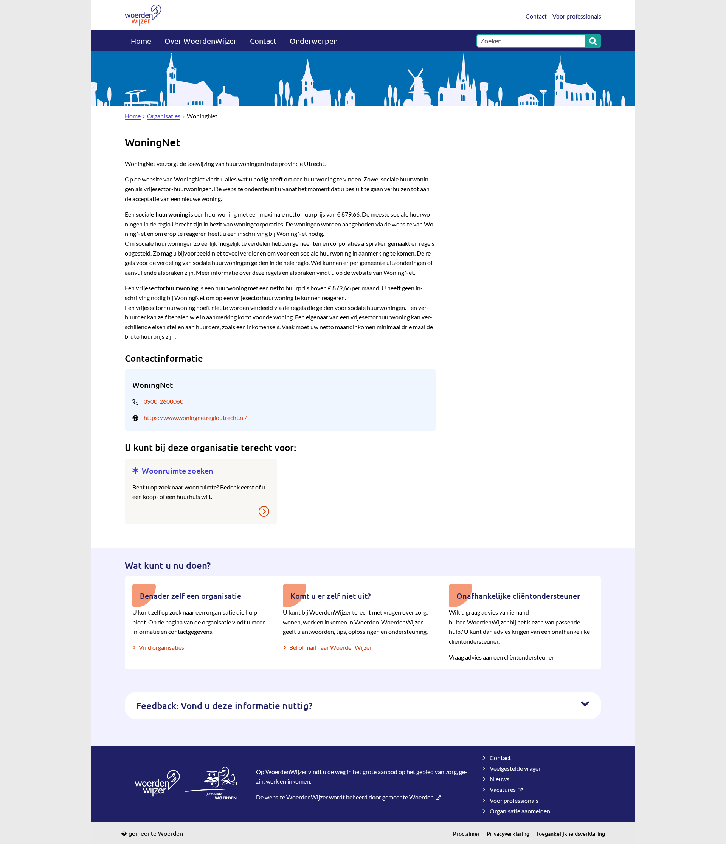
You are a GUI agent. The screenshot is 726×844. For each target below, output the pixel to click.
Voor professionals (576, 16)
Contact (536, 16)
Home (141, 40)
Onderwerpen (314, 40)
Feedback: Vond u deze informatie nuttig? (224, 705)
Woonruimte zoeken (177, 470)
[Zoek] (593, 41)
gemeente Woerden (408, 797)
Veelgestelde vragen (516, 768)
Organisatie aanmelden (520, 811)
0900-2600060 (163, 401)
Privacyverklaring (508, 833)
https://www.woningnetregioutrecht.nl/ (195, 417)
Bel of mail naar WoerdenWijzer (330, 647)
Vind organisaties (161, 647)
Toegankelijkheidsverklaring (570, 833)
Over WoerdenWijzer (200, 40)
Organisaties (163, 115)
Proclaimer (466, 833)
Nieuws (499, 778)
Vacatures (503, 789)
